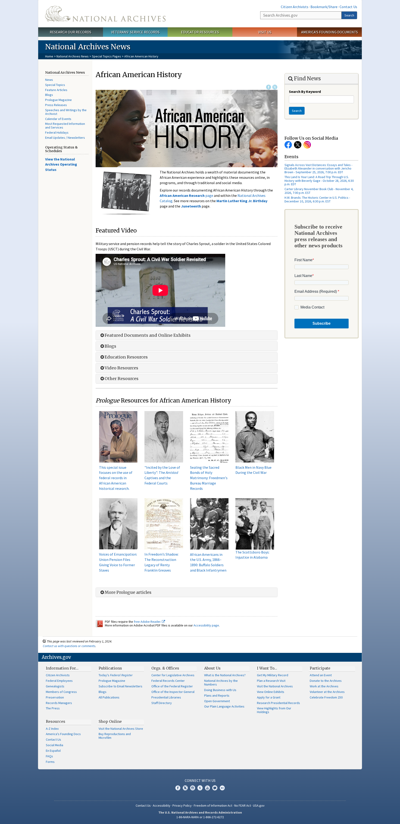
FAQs (49, 756)
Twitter (275, 87)
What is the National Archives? (225, 675)
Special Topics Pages (106, 56)
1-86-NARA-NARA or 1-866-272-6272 (200, 817)
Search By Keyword (305, 91)
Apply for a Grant (268, 697)
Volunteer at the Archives (327, 692)
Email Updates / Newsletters (65, 137)
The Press (53, 708)
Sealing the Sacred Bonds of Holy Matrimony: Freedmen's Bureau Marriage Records (209, 478)
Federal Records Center (168, 681)
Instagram (307, 144)
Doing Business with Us (220, 690)
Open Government (217, 701)
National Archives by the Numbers (221, 682)
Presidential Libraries (166, 697)
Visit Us (264, 32)
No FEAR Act (242, 805)
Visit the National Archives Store (121, 729)
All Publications (109, 697)
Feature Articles (56, 90)
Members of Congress (61, 692)
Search (349, 15)
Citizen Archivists (294, 6)
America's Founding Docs (63, 734)
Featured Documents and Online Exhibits (148, 335)
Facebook (268, 87)
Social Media (54, 745)
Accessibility (161, 805)
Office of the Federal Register (172, 686)
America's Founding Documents (329, 32)
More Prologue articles (128, 592)
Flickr (222, 788)
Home (49, 56)
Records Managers (59, 703)
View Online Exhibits (270, 692)
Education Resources (126, 357)
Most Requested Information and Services (65, 125)
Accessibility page (206, 625)
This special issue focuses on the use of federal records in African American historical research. (115, 478)
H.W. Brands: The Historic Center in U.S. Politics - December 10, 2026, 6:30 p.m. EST (317, 199)
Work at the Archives (324, 686)
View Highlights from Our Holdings (274, 710)
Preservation (55, 697)
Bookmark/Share (324, 6)
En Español (53, 751)
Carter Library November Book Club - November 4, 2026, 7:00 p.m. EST (318, 191)
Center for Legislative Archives (172, 675)
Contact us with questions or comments (69, 646)
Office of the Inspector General (172, 692)
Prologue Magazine (58, 100)
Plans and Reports (216, 695)
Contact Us (348, 6)
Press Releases (56, 105)
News (49, 80)
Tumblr (200, 788)
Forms (50, 762)
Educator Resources (200, 32)
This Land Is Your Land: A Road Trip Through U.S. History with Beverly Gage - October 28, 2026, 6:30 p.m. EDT (319, 180)
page (186, 195)
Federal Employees (59, 681)
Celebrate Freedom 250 (326, 697)
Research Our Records (70, 32)
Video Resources (121, 368)
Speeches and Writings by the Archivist (66, 112)
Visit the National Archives (275, 686)
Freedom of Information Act (213, 805)
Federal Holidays (57, 132)
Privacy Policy (182, 805)
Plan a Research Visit (271, 681)
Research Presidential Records (278, 703)
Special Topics (55, 85)
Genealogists (55, 686)
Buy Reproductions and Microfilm (115, 736)
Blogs (49, 95)
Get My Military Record (272, 675)
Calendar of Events (58, 119)
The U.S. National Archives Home (105, 14)
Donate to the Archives (326, 681)
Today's (116, 675)
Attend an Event (321, 675)
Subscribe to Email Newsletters (120, 686)
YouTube (207, 788)
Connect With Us (200, 780)
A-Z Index (52, 729)
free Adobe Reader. (148, 622)
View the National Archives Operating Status (61, 164)
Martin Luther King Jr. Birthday (241, 200)
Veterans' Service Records (135, 32)
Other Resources (121, 378)
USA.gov (259, 805)
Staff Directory (161, 703)
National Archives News (72, 56)
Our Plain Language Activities (224, 706)
